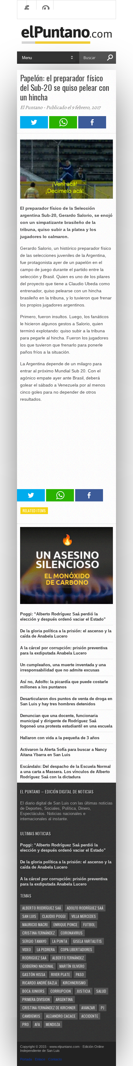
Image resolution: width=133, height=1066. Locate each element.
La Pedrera (46, 949)
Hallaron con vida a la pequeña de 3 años (59, 738)
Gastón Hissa (33, 974)
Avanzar (88, 1007)
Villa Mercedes (83, 916)
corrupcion (60, 991)
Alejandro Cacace (60, 1016)
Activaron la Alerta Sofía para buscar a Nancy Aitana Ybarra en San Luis (63, 752)
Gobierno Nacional (38, 966)
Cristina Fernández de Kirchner (48, 1007)
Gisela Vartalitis (87, 941)
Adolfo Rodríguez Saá (85, 907)
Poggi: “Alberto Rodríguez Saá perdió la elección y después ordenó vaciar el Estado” (63, 617)
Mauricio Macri (35, 924)
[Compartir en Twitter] (34, 126)
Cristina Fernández (38, 932)
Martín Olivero (71, 966)
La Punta (59, 941)
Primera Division (36, 999)
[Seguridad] (66, 602)
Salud (101, 991)
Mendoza (53, 1024)
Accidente (89, 1016)
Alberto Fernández (68, 957)
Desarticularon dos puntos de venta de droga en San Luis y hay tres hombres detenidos (66, 701)
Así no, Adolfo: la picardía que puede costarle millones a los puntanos (64, 684)
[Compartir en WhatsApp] (63, 126)
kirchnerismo (74, 982)
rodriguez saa (34, 957)
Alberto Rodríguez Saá (41, 907)
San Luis (29, 916)
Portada (26, 1059)
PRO (25, 1024)
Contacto (55, 1059)
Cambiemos (31, 1016)
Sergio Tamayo (34, 941)
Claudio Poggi (54, 916)
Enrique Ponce (65, 924)
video (26, 949)
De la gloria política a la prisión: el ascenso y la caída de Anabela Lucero (65, 633)
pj (102, 1007)
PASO (80, 974)
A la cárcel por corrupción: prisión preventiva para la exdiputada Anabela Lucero (63, 650)
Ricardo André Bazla (39, 982)
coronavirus (72, 932)
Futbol (89, 924)
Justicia (83, 991)
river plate (60, 974)
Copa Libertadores (76, 949)
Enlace (40, 1059)
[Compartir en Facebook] (92, 126)
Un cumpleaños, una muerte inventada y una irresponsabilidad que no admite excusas (63, 667)
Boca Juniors (33, 991)
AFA (37, 1024)
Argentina (64, 999)
